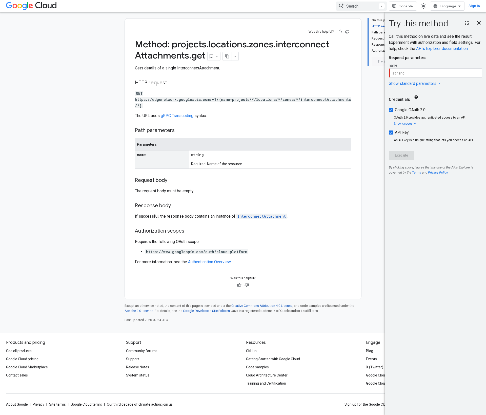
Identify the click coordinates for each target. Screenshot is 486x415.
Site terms (57, 404)
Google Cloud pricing (22, 359)
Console (405, 6)
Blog (369, 351)
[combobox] (361, 6)
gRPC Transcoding (177, 115)
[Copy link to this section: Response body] (176, 206)
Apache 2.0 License (139, 311)
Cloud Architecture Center (267, 375)
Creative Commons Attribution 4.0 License (261, 306)
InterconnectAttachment (261, 216)
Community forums (141, 351)
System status (137, 375)
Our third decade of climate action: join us (140, 404)
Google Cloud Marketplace (27, 367)
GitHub (251, 351)
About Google (17, 404)
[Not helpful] (347, 31)
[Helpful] (339, 31)
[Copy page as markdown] (227, 56)
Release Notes (137, 367)
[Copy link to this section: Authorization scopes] (189, 231)
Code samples (257, 367)
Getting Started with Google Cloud (273, 359)
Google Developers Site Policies (206, 311)
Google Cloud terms (86, 404)
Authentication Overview (209, 261)
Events (371, 359)
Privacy (38, 404)
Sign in (474, 6)
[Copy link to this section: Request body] (172, 181)
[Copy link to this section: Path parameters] (180, 131)
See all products (19, 351)
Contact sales (17, 375)
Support (132, 359)
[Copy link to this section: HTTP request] (172, 83)
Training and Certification (266, 383)
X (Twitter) (374, 367)
